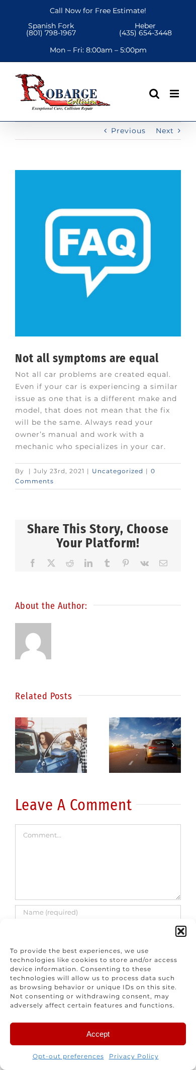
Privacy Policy (134, 1056)
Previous (128, 130)
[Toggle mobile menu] (175, 93)
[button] (181, 931)
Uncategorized (117, 471)
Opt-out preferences (68, 1056)
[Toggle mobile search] (154, 93)
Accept (98, 1034)
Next (165, 130)
